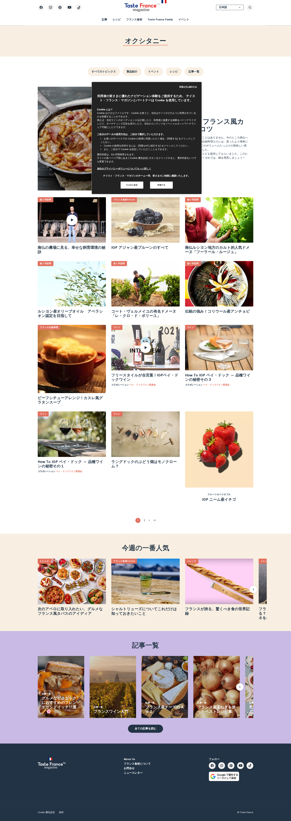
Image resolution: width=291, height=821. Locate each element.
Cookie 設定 (132, 185)
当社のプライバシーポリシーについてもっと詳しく (124, 168)
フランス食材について (137, 763)
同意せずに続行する (188, 87)
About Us (129, 759)
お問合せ (129, 768)
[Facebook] (41, 7)
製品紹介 (132, 71)
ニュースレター (133, 772)
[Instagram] (50, 7)
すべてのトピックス (104, 71)
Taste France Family (160, 19)
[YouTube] (69, 7)
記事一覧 (194, 71)
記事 (104, 19)
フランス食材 (134, 19)
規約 (61, 812)
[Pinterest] (60, 7)
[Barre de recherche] (250, 7)
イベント (183, 19)
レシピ (117, 19)
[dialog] (146, 138)
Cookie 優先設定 (46, 812)
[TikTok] (78, 7)
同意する (161, 185)
